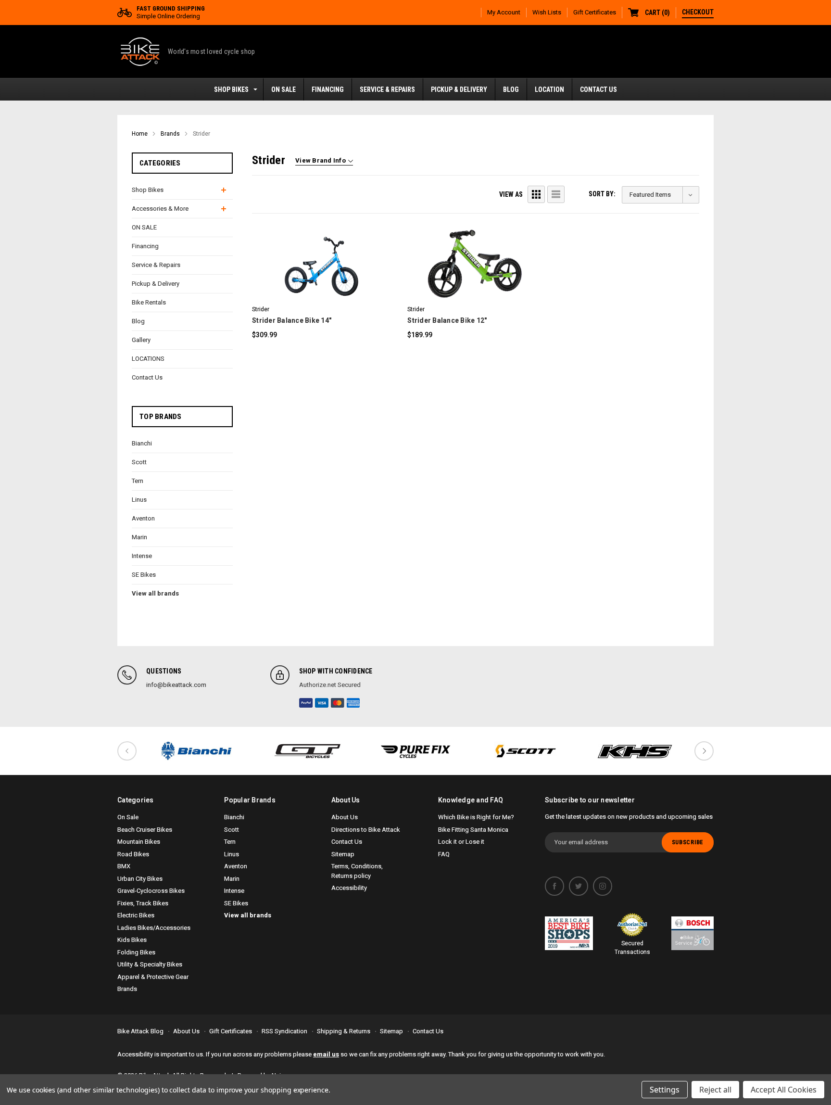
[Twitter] (578, 886)
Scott (139, 462)
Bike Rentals (149, 302)
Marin (139, 537)
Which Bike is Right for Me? (476, 817)
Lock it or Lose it (461, 841)
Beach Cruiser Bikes (144, 829)
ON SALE (283, 89)
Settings (665, 1089)
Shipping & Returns (343, 1031)
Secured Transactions (632, 947)
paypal (306, 703)
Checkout (698, 12)
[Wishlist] (332, 250)
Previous (127, 751)
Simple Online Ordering (171, 12)
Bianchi (142, 443)
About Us (344, 817)
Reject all (715, 1089)
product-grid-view (536, 194)
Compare (315, 277)
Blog (511, 89)
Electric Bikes (135, 915)
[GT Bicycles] (306, 751)
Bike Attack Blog (140, 1031)
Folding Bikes (136, 952)
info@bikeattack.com (176, 684)
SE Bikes (144, 574)
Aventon (143, 518)
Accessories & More (160, 208)
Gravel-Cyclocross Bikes (151, 890)
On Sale (127, 817)
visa (321, 703)
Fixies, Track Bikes (142, 903)
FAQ (444, 854)
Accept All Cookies (784, 1089)
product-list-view (556, 194)
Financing (328, 89)
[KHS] (635, 751)
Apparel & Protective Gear (153, 976)
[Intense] (415, 751)
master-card (337, 703)
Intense (142, 555)
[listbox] (660, 194)
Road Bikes (133, 854)
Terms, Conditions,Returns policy (357, 871)
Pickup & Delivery (459, 89)
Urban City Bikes (140, 878)
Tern (137, 480)
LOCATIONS (148, 358)
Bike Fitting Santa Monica (473, 829)
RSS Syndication (284, 1031)
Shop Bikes (231, 89)
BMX (123, 866)
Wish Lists (546, 12)
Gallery (141, 339)
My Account (503, 12)
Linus (139, 499)
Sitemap (342, 854)
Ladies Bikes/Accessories (153, 927)
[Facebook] (554, 886)
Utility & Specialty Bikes (149, 964)
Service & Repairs (387, 89)
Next (704, 751)
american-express (353, 703)
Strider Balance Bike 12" (447, 320)
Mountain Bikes (138, 841)
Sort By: (602, 194)
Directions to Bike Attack (365, 829)
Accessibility (349, 887)
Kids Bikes (132, 939)
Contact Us (598, 89)
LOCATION (549, 89)
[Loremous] (196, 751)
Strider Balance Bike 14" (291, 320)
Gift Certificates (594, 12)
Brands (127, 988)
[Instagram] (602, 886)
